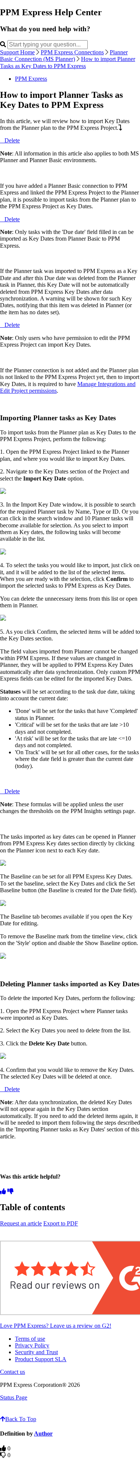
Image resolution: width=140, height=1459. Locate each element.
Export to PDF (60, 1223)
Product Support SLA (40, 1359)
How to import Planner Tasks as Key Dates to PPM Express (67, 62)
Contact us (12, 1372)
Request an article (21, 1223)
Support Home (17, 52)
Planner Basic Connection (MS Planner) (64, 55)
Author (43, 1433)
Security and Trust (36, 1352)
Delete (12, 140)
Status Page (13, 1397)
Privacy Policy (32, 1345)
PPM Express (31, 78)
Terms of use (30, 1339)
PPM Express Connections (72, 52)
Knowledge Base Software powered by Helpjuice (70, 1411)
